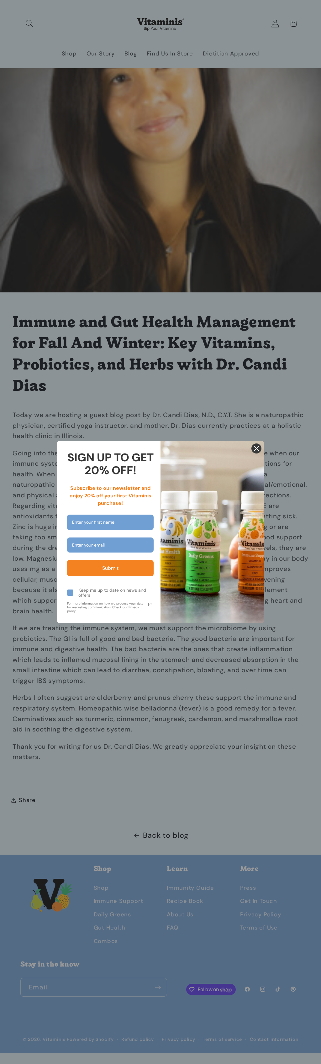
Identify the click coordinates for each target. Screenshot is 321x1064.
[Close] (256, 448)
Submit (110, 568)
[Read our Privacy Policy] (150, 604)
